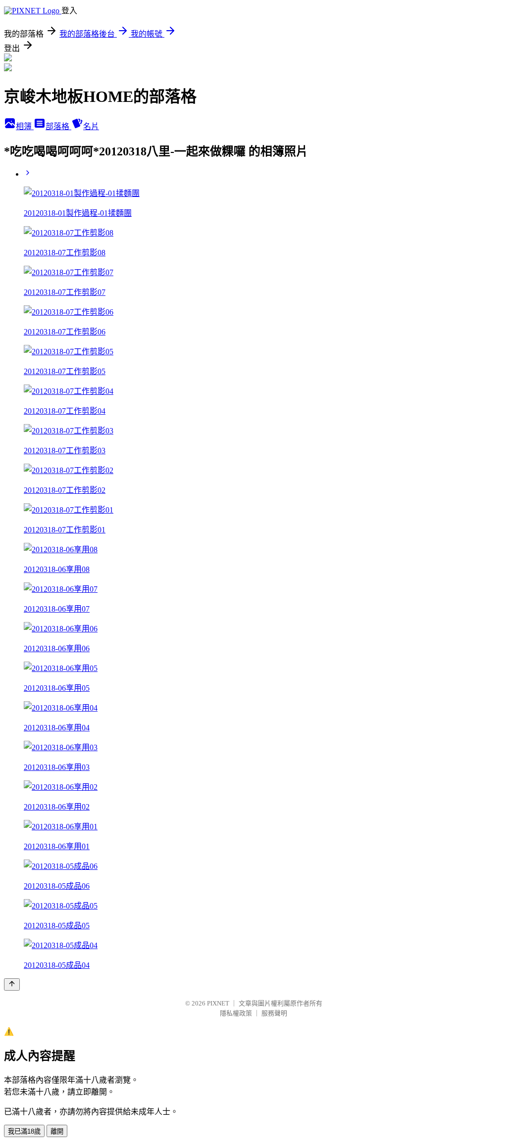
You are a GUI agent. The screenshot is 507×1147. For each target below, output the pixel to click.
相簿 (25, 126)
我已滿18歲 (24, 1131)
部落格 (58, 126)
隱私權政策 (236, 1013)
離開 (57, 1131)
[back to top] (12, 984)
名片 (91, 126)
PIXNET (218, 1003)
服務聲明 (274, 1013)
